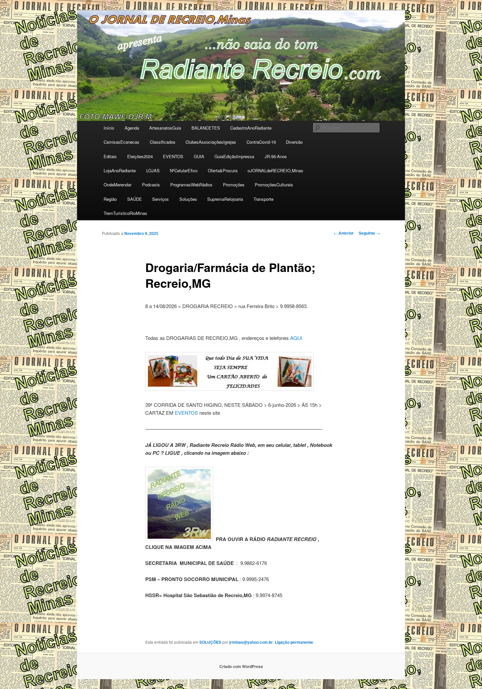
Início (109, 128)
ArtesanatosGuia (165, 128)
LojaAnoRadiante (120, 170)
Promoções (234, 184)
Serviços (160, 199)
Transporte (263, 199)
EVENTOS (173, 156)
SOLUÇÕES (210, 642)
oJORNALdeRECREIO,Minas (275, 170)
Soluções (188, 199)
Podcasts (151, 184)
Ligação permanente (294, 642)
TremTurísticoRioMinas (125, 213)
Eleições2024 (140, 156)
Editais (110, 156)
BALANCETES (205, 128)
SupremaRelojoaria (225, 199)
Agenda (132, 128)
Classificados (162, 142)
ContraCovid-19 (261, 142)
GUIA (199, 156)
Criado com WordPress (241, 666)
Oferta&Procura (222, 170)
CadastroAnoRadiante (250, 128)
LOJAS (153, 170)
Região (110, 199)
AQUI (296, 337)
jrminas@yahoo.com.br (251, 642)
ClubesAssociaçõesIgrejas (211, 142)
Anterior (343, 233)
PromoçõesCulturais (274, 184)
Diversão (294, 142)
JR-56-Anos (276, 156)
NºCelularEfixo (183, 170)
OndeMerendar (117, 184)
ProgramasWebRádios (191, 184)
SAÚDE (134, 199)
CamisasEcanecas (121, 142)
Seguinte (369, 233)
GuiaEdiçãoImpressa (234, 156)
